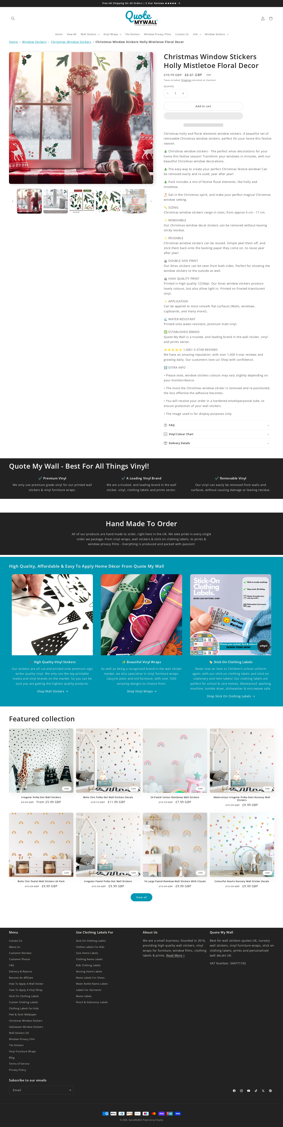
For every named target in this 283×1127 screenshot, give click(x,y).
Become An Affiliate (21, 977)
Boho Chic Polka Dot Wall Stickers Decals (108, 797)
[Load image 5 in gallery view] (134, 201)
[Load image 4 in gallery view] (108, 201)
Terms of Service (19, 1063)
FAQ (11, 965)
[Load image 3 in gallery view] (82, 201)
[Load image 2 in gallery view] (55, 201)
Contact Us (15, 940)
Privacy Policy (17, 1069)
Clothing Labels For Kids (24, 1008)
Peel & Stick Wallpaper (23, 1014)
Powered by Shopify (153, 1120)
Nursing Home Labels (89, 971)
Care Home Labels (87, 953)
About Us (14, 947)
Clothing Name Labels (89, 959)
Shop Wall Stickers (50, 691)
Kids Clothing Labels (88, 965)
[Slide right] (151, 201)
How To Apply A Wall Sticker (26, 983)
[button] (203, 116)
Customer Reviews (20, 953)
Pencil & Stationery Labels (92, 1002)
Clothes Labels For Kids (90, 947)
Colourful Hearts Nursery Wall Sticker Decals (242, 881)
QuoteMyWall (135, 1120)
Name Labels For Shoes (90, 977)
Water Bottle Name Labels (92, 983)
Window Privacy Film (22, 1039)
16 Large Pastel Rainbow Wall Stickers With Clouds (175, 881)
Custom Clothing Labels (23, 1002)
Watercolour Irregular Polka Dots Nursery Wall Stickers (242, 799)
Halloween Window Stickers (26, 1026)
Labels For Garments (89, 989)
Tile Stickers (16, 1045)
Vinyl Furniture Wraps (22, 1051)
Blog (12, 1057)
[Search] (13, 18)
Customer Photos (19, 959)
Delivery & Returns (20, 971)
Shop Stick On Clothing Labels (229, 696)
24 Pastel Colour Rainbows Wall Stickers (175, 797)
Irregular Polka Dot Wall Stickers (41, 797)
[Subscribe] (70, 1090)
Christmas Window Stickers (71, 42)
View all (141, 897)
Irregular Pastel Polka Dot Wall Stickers (108, 881)
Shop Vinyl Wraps (140, 691)
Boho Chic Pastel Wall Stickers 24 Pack (41, 881)
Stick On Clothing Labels (24, 996)
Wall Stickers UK (19, 1033)
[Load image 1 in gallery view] (29, 201)
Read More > (175, 955)
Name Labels (84, 996)
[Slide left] (12, 201)
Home (13, 42)
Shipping (186, 80)
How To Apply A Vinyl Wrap (26, 989)
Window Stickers (34, 42)
